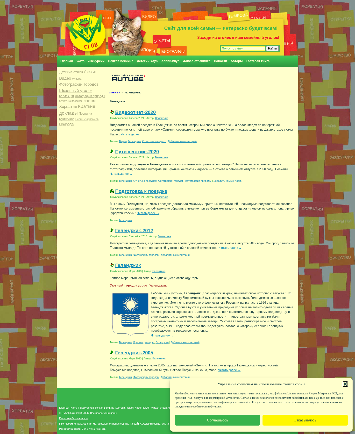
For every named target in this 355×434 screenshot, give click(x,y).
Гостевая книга (258, 61)
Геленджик (134, 141)
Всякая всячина (120, 61)
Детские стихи (71, 72)
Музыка (76, 78)
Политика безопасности (73, 418)
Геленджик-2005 (134, 352)
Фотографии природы (90, 96)
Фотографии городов (79, 84)
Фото (81, 61)
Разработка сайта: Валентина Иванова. (82, 428)
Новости (220, 61)
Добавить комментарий (182, 141)
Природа (66, 124)
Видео (65, 78)
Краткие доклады (143, 342)
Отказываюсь (305, 420)
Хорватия (68, 106)
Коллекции (66, 96)
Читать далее (132, 134)
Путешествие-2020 (137, 151)
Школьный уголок (75, 90)
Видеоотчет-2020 (135, 112)
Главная (66, 61)
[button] (345, 384)
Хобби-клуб (170, 61)
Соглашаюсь (217, 420)
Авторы (237, 61)
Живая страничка (196, 61)
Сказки (90, 72)
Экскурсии (96, 61)
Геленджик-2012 (134, 230)
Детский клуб (147, 61)
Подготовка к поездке (141, 191)
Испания (90, 101)
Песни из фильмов (87, 119)
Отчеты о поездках (71, 100)
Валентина (161, 118)
